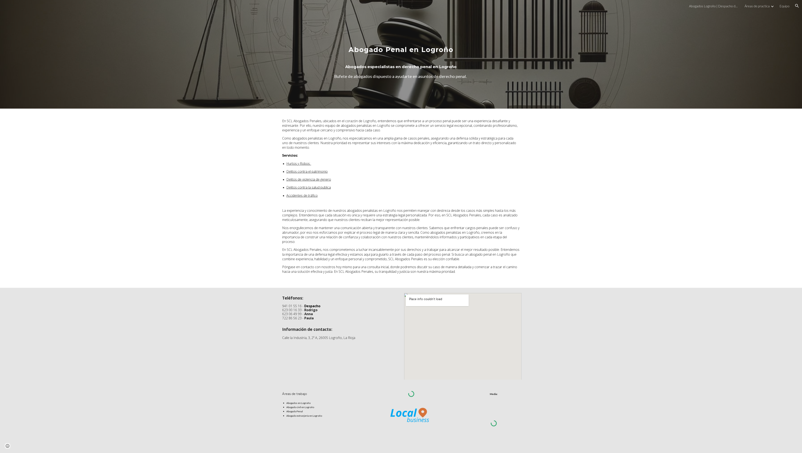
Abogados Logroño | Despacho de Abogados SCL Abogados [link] (714, 6)
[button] (797, 6)
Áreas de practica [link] (757, 6)
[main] (401, 54)
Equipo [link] (784, 6)
